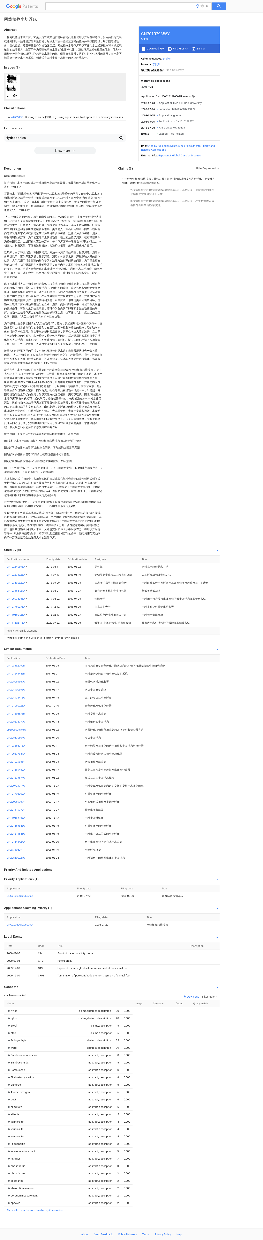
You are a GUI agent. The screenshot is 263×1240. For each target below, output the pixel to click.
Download (192, 996)
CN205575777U (16, 721)
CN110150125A (16, 614)
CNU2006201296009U (20, 895)
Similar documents (189, 145)
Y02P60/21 (17, 117)
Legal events (169, 145)
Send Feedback (103, 1234)
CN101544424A (16, 841)
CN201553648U (16, 825)
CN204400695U (16, 689)
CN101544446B (16, 673)
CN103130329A (16, 582)
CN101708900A (16, 793)
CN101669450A (16, 769)
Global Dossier (181, 155)
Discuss (196, 155)
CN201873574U (16, 777)
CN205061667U (16, 681)
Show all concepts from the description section (35, 1210)
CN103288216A (16, 745)
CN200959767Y (16, 801)
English (167, 58)
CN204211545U (16, 833)
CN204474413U (16, 697)
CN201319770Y (16, 809)
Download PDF (155, 48)
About (85, 1234)
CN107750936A (16, 606)
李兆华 (156, 64)
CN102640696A (16, 566)
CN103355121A (16, 590)
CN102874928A (16, 574)
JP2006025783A (16, 729)
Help (179, 1234)
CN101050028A (16, 705)
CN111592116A (16, 622)
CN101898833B (16, 713)
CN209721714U (16, 785)
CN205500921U (16, 857)
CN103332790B (16, 665)
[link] (65, 117)
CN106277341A (16, 753)
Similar (200, 48)
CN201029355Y (16, 761)
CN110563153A (16, 817)
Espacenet (164, 155)
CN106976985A (16, 598)
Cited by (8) (154, 145)
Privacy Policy (163, 1234)
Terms (146, 1234)
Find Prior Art (180, 48)
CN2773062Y (14, 849)
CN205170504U (16, 737)
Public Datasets (127, 1234)
